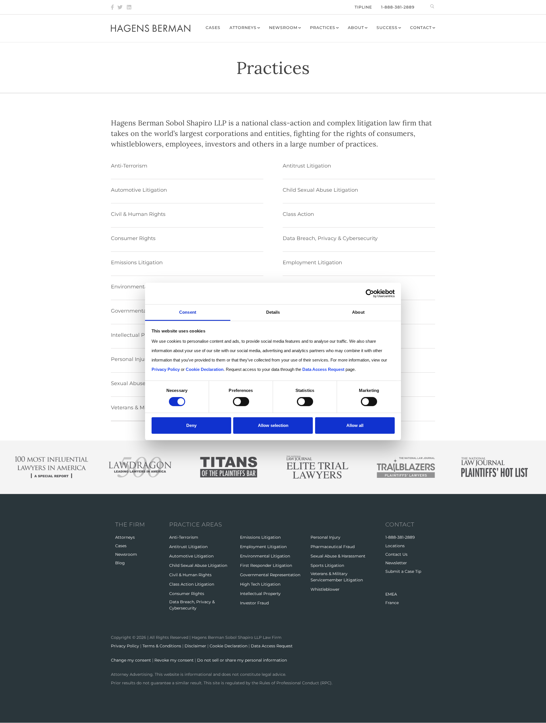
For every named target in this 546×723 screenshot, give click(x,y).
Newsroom (283, 27)
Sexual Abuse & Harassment (338, 556)
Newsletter (396, 562)
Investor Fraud (254, 603)
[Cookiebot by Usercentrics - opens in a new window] (370, 293)
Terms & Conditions (161, 645)
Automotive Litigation (139, 190)
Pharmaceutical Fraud (333, 546)
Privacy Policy (125, 645)
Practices (322, 27)
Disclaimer (195, 645)
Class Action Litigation (191, 584)
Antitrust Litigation (307, 166)
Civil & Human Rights (138, 214)
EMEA (391, 594)
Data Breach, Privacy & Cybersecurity (330, 238)
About (356, 27)
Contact (421, 27)
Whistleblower (325, 589)
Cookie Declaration (228, 645)
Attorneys (243, 27)
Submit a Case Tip (403, 571)
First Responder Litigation (266, 565)
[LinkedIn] (129, 7)
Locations (395, 545)
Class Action (298, 214)
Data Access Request (272, 645)
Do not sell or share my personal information (242, 660)
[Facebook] (112, 7)
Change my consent (131, 660)
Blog (120, 562)
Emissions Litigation (137, 262)
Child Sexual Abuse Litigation (320, 190)
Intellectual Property (260, 593)
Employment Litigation (312, 262)
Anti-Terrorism (129, 166)
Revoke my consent (174, 660)
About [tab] (358, 312)
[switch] (241, 401)
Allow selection (273, 425)
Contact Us (396, 554)
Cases (213, 27)
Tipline (363, 7)
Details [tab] (273, 312)
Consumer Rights (133, 238)
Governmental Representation (270, 574)
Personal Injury (325, 537)
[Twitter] (120, 7)
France (392, 602)
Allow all (354, 425)
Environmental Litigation (265, 556)
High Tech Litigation (260, 584)
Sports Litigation (327, 565)
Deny (191, 425)
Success (387, 27)
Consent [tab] (187, 312)
